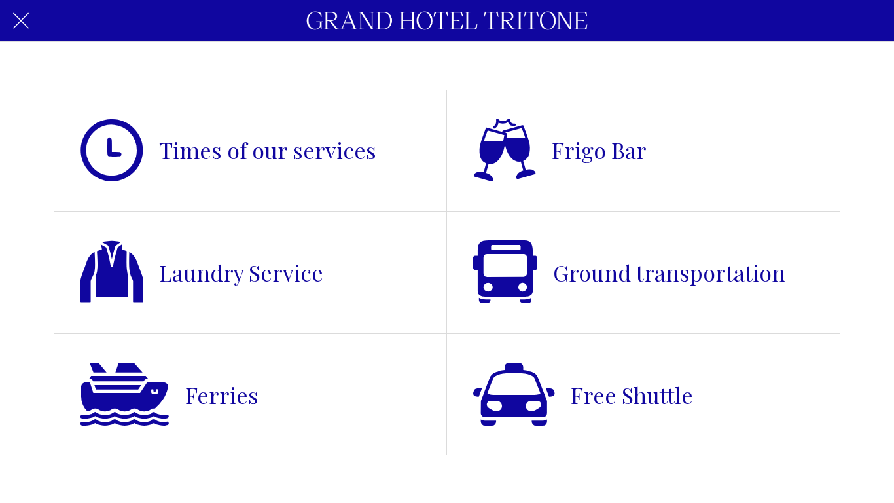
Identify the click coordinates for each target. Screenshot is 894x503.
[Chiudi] (21, 21)
